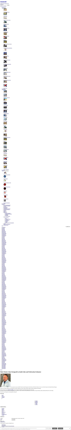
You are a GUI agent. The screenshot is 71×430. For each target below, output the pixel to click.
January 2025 (3, 241)
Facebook (36, 402)
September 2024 (4, 244)
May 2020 (3, 282)
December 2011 (4, 354)
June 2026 (3, 228)
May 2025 (3, 238)
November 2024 (4, 242)
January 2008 (3, 365)
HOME (1, 3)
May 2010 (3, 361)
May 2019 (3, 291)
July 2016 (3, 316)
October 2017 (4, 305)
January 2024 (3, 250)
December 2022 (4, 259)
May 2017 (3, 309)
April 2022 (3, 265)
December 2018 (4, 295)
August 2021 (3, 271)
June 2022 (3, 264)
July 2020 (3, 281)
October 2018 (4, 296)
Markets (3, 409)
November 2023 (4, 251)
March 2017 (3, 310)
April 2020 (3, 283)
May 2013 (3, 344)
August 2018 (3, 298)
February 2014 (4, 338)
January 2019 (3, 294)
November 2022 (4, 260)
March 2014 (3, 337)
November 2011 (4, 355)
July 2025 (3, 236)
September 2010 (4, 360)
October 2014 (4, 332)
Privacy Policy (4, 425)
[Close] (70, 428)
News (2, 411)
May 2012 (3, 352)
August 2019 (3, 289)
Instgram (36, 404)
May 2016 (3, 318)
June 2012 (3, 351)
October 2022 (4, 261)
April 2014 (3, 336)
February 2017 (4, 311)
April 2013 (3, 345)
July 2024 (3, 245)
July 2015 (3, 325)
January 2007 (3, 366)
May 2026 (3, 229)
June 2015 (3, 326)
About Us (3, 410)
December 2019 (4, 286)
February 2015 (4, 329)
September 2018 (4, 297)
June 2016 (3, 317)
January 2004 (3, 368)
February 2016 (4, 320)
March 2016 (3, 319)
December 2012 (4, 348)
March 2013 (3, 346)
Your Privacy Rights (48, 428)
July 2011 (3, 356)
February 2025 (4, 240)
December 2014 (4, 330)
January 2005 (3, 367)
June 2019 (3, 290)
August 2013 (3, 342)
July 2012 (3, 350)
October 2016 (4, 314)
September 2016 (4, 315)
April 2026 (3, 230)
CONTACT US (68, 226)
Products (3, 408)
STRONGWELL (2, 421)
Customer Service (4, 414)
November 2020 (4, 278)
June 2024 (3, 246)
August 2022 (3, 262)
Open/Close (1, 4)
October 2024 (4, 243)
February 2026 (4, 231)
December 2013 (4, 339)
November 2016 (4, 313)
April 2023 (3, 256)
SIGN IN (3, 3)
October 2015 (4, 323)
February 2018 (4, 302)
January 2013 (3, 347)
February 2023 (4, 258)
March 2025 (3, 239)
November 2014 (4, 331)
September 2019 (4, 288)
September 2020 (4, 279)
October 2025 (4, 234)
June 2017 (3, 308)
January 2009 (3, 364)
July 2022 (3, 263)
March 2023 (3, 257)
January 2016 (3, 321)
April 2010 (3, 362)
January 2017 (3, 312)
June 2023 (3, 255)
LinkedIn (36, 401)
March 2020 (3, 284)
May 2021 (3, 273)
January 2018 (3, 303)
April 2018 (3, 301)
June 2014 (3, 335)
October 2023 (4, 252)
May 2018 (3, 300)
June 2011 (3, 357)
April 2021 (3, 274)
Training (3, 426)
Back (2, 8)
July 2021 (3, 272)
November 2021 (4, 269)
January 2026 (3, 232)
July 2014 (3, 334)
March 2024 (3, 248)
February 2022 (4, 267)
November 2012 (4, 349)
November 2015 (4, 322)
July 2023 (3, 254)
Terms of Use (3, 424)
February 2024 (4, 249)
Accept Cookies (60, 428)
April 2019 (3, 292)
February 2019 (4, 293)
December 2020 (4, 277)
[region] (35, 428)
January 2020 (3, 285)
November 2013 (4, 340)
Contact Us (3, 413)
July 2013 (3, 343)
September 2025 (4, 235)
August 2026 (3, 227)
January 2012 (3, 353)
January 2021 (3, 276)
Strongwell (3, 1)
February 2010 (4, 363)
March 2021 (3, 275)
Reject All (55, 428)
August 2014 (3, 333)
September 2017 (4, 306)
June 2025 (3, 237)
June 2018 (3, 299)
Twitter (36, 403)
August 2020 (3, 280)
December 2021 (4, 268)
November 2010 (4, 359)
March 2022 (3, 266)
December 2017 (4, 304)
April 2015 (3, 327)
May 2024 (3, 247)
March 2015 (3, 328)
